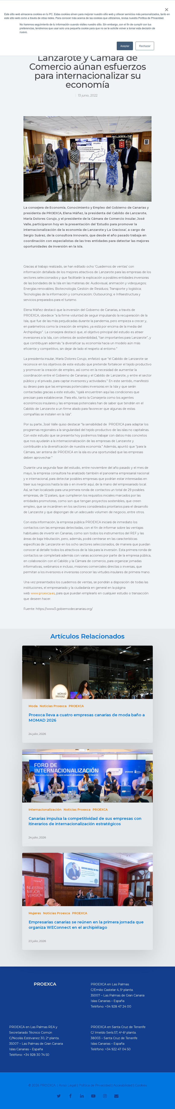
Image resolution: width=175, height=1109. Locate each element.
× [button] (166, 8)
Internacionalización (45, 810)
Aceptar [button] (124, 46)
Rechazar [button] (144, 46)
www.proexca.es (43, 593)
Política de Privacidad (95, 1085)
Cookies (141, 1085)
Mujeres (35, 913)
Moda (33, 706)
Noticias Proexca (53, 706)
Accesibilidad (122, 1085)
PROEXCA (76, 706)
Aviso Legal (67, 1085)
